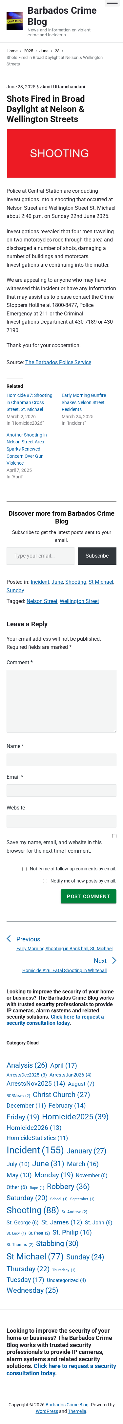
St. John (99, 1222)
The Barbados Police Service (58, 362)
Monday (53, 1175)
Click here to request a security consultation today (55, 1020)
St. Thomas (20, 1244)
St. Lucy (16, 1233)
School (59, 1199)
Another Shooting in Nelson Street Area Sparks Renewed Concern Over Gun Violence (27, 449)
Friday (23, 1117)
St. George (23, 1222)
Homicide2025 (75, 1116)
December (26, 1105)
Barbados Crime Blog (67, 1404)
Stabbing (57, 1243)
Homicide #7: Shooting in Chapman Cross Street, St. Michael (29, 402)
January (87, 1151)
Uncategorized (66, 1280)
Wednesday (32, 1290)
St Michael (101, 582)
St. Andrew (74, 1211)
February (67, 1105)
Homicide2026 (34, 1127)
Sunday (15, 590)
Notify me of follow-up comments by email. (73, 868)
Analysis (27, 1065)
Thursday (28, 1269)
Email (15, 777)
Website (16, 808)
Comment (20, 662)
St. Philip (72, 1232)
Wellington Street (79, 601)
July (18, 1164)
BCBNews (18, 1095)
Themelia (77, 1411)
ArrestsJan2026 (71, 1075)
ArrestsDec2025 (27, 1074)
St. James (61, 1222)
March (83, 1164)
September (82, 1199)
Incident (40, 582)
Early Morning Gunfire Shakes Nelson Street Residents (84, 402)
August (81, 1084)
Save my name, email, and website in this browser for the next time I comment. (54, 846)
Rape (37, 1188)
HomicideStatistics (37, 1137)
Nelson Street (42, 601)
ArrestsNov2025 (36, 1083)
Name (15, 746)
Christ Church (61, 1095)
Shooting (75, 582)
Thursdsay (63, 1270)
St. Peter (39, 1233)
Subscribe (97, 556)
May (19, 1175)
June (57, 582)
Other (17, 1187)
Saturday (27, 1198)
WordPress (47, 1411)
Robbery (68, 1186)
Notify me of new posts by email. (83, 880)
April (63, 1065)
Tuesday (25, 1280)
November (92, 1175)
